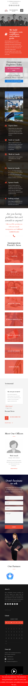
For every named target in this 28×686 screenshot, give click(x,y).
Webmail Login (8, 610)
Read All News (8, 422)
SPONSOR (14, 288)
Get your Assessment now (14, 69)
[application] (14, 671)
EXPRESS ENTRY (14, 367)
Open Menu (21, 10)
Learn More (14, 24)
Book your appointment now (14, 81)
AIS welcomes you (15, 417)
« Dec (6, 643)
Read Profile (14, 468)
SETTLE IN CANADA (14, 303)
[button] (14, 671)
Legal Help (14, 256)
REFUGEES (14, 272)
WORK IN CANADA (14, 335)
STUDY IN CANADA (14, 351)
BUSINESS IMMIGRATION (14, 319)
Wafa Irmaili (14, 456)
